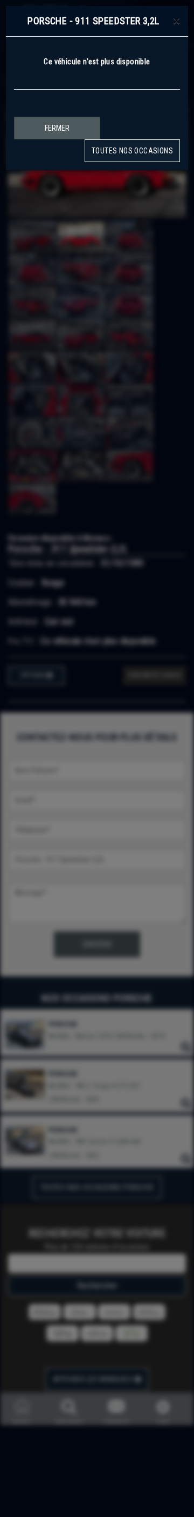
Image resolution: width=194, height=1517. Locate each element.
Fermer (57, 128)
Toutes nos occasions (132, 150)
